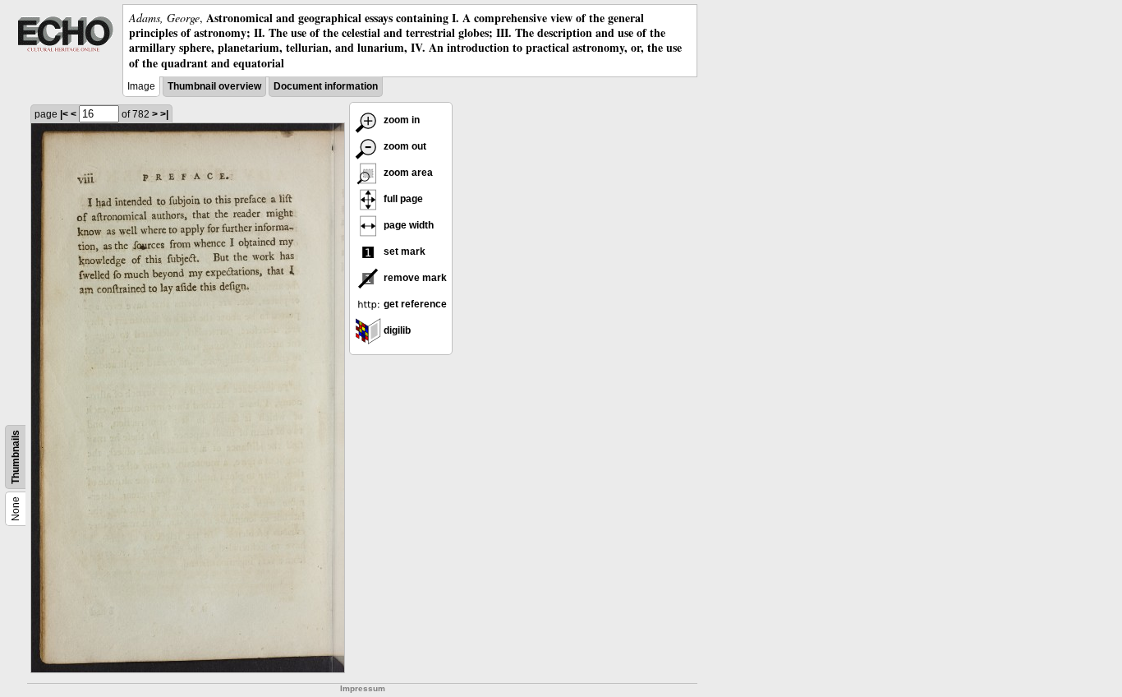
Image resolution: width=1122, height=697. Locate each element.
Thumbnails (15, 457)
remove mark (414, 278)
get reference (414, 304)
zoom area (407, 172)
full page (402, 199)
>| (164, 114)
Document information (326, 86)
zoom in (400, 120)
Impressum (362, 688)
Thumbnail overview (214, 86)
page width (407, 225)
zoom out (403, 146)
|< (64, 114)
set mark (403, 251)
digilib (396, 330)
